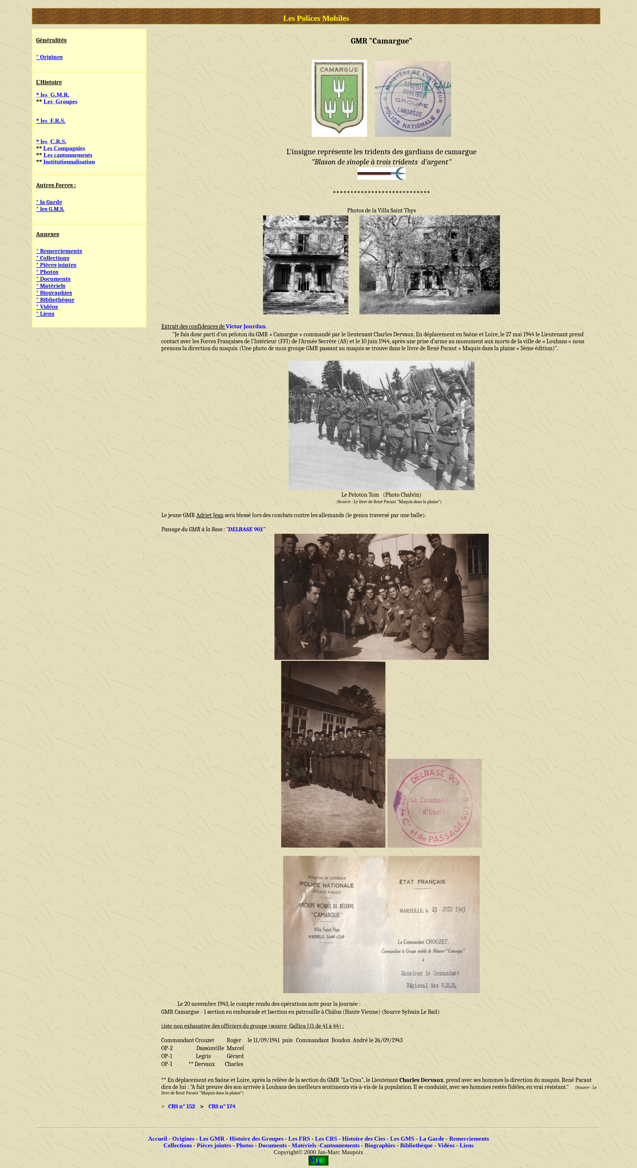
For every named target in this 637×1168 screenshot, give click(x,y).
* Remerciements (59, 250)
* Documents (53, 278)
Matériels (304, 1145)
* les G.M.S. (50, 208)
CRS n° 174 (222, 1106)
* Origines (49, 56)
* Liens (45, 313)
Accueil (157, 1138)
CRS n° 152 (182, 1106)
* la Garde (49, 201)
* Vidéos (47, 306)
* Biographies (54, 292)
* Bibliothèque (55, 299)
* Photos (47, 271)
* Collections (52, 257)
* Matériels (50, 285)
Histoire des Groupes (256, 1138)
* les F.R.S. (50, 120)
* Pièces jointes (56, 264)
